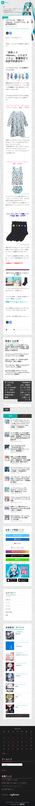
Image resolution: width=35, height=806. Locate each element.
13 (13, 742)
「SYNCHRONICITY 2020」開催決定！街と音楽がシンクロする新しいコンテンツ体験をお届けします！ (25, 391)
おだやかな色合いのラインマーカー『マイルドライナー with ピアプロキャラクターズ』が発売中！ (17, 372)
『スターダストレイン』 (22, 674)
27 (13, 749)
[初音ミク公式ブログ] (11, 6)
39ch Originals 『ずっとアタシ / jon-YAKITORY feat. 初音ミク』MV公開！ (20, 517)
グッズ (5, 17)
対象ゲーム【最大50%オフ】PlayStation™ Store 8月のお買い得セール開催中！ (20, 508)
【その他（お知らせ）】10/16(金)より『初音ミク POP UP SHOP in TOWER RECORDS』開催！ (10, 390)
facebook (18, 539)
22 (22, 745)
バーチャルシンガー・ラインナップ (11, 786)
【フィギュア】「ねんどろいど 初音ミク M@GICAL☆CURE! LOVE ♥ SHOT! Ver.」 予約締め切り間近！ (20, 479)
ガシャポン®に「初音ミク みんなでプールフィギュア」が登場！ (17, 366)
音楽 (7, 615)
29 (22, 749)
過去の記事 (9, 612)
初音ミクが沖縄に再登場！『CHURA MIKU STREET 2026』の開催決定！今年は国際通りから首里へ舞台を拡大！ (20, 459)
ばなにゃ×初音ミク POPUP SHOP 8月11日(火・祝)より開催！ (17, 360)
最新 (10, 416)
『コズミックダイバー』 (22, 705)
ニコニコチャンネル (18, 547)
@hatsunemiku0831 (18, 555)
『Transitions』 (19, 653)
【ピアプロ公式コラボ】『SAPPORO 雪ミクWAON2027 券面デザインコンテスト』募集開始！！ (19, 448)
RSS (4, 770)
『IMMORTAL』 (19, 632)
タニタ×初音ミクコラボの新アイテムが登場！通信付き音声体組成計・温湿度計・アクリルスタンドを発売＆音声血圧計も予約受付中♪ (17, 347)
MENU (6, 2)
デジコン (8, 606)
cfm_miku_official (18, 551)
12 (8, 742)
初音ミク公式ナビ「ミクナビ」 (18, 563)
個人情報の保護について (8, 789)
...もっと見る (17, 715)
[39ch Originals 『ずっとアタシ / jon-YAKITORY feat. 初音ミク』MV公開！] (7, 517)
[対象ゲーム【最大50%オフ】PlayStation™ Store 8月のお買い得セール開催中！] (7, 508)
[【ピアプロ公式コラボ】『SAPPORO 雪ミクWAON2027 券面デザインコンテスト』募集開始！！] (7, 447)
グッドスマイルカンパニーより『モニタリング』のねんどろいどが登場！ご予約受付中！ (20, 469)
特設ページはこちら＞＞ (17, 302)
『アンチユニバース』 (21, 663)
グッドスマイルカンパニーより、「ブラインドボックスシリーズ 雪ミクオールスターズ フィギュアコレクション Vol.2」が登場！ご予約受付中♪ (20, 423)
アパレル (18, 329)
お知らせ (8, 599)
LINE (18, 559)
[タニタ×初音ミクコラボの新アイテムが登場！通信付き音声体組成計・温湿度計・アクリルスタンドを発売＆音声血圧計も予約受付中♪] (7, 434)
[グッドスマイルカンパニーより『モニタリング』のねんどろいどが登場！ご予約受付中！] (7, 469)
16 (26, 742)
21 (17, 745)
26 (8, 749)
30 (26, 749)
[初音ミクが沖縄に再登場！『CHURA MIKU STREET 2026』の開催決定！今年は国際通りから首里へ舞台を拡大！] (7, 458)
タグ (24, 416)
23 (26, 745)
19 (8, 745)
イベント (8, 596)
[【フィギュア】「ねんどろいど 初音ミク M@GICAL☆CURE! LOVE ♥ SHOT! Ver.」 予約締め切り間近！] (7, 478)
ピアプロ (8, 609)
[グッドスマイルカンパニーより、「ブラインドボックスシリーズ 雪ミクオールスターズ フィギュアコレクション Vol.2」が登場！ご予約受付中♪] (7, 421)
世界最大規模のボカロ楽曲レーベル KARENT (14, 783)
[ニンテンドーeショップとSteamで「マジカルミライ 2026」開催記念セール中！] (7, 489)
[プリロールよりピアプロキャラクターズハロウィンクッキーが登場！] (7, 499)
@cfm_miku (18, 535)
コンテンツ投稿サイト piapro (10, 780)
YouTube (18, 543)
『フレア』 (18, 695)
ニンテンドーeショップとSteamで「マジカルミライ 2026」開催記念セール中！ (18, 489)
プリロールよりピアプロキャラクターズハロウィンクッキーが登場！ (17, 355)
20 (13, 745)
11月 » (5, 753)
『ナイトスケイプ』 (20, 684)
